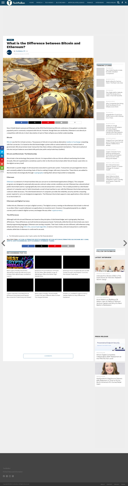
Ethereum (44, 241)
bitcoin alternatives (63, 239)
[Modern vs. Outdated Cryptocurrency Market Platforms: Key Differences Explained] (76, 287)
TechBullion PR (20, 51)
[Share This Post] (34, 122)
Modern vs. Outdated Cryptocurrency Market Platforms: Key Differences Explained (75, 295)
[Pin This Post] (48, 122)
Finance (90, 2)
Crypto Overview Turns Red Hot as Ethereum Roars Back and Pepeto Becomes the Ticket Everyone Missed (19, 295)
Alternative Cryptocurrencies (36, 239)
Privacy (116, 484)
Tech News (49, 2)
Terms (123, 484)
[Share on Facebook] (21, 122)
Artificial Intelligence (76, 2)
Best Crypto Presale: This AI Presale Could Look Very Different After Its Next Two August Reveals (47, 295)
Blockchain (60, 2)
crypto (9, 241)
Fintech (39, 2)
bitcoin (51, 239)
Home (31, 2)
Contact (109, 484)
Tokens (51, 241)
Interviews (100, 2)
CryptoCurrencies (20, 241)
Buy (82, 239)
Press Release (111, 2)
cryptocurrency (33, 241)
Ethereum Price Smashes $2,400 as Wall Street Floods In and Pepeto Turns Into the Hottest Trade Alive (76, 272)
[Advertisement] (64, 20)
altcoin (21, 239)
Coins (86, 239)
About (103, 484)
